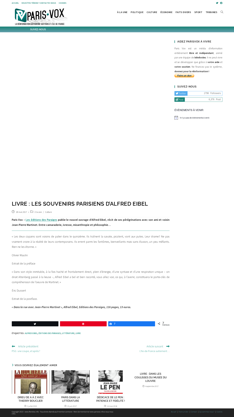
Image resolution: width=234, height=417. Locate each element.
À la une (38, 212)
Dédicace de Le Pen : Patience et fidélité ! (110, 399)
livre (78, 333)
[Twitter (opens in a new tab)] (217, 3)
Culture (48, 212)
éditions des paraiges (50, 333)
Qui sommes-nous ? (206, 411)
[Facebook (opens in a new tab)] (220, 3)
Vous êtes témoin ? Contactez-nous (38, 3)
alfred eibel (31, 333)
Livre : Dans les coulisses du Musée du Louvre (151, 377)
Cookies (62, 3)
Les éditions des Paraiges (41, 220)
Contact (194, 411)
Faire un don (183, 411)
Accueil (15, 3)
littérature (68, 333)
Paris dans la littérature (70, 399)
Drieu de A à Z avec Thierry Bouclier (31, 399)
